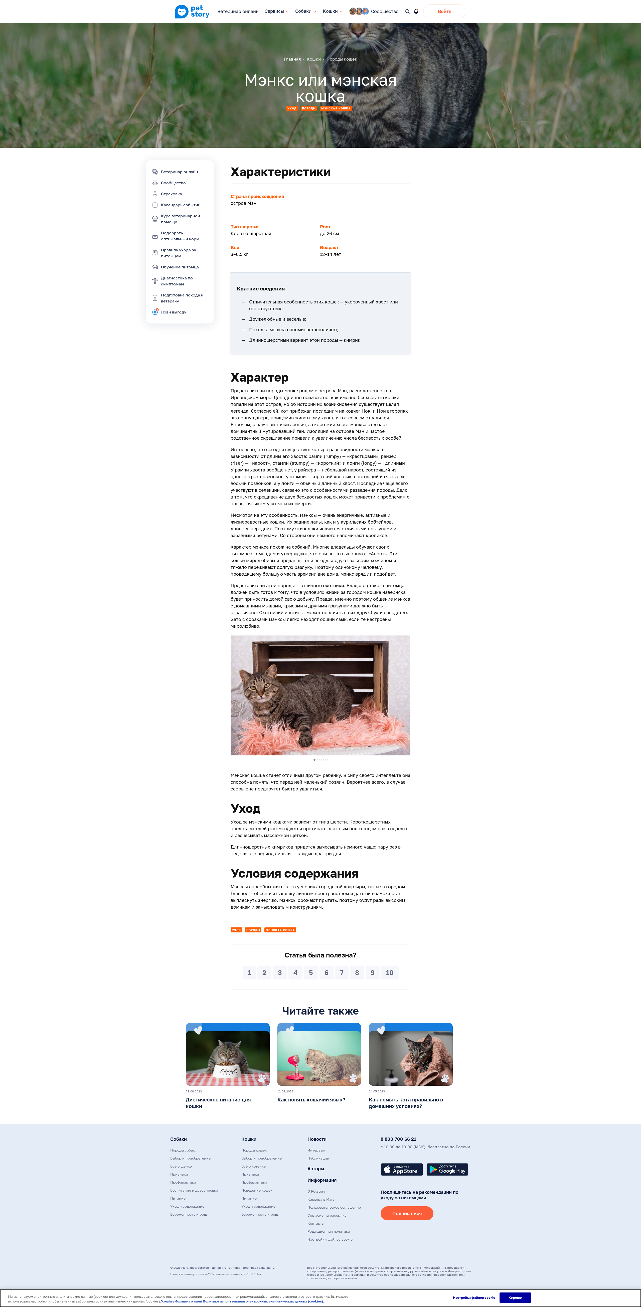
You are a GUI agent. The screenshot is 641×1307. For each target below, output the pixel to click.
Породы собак (182, 1150)
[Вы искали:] (408, 11)
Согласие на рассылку (327, 1215)
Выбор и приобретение (190, 1158)
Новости (317, 1139)
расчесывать (249, 835)
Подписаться (407, 1213)
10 (390, 972)
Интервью (316, 1150)
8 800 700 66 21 (398, 1139)
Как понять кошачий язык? (311, 1099)
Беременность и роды (189, 1214)
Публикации (318, 1158)
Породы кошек (254, 1150)
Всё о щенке (181, 1166)
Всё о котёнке (253, 1166)
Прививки (179, 1174)
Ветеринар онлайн (238, 11)
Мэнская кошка (336, 108)
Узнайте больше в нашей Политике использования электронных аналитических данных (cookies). (242, 1301)
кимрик (352, 340)
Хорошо (515, 1297)
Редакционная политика (328, 1231)
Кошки (248, 1139)
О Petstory (316, 1191)
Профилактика (183, 1182)
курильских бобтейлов (366, 522)
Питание (178, 1198)
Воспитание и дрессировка (194, 1190)
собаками (257, 619)
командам (264, 553)
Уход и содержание (187, 1206)
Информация (322, 1180)
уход (291, 108)
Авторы (315, 1168)
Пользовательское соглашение (334, 1207)
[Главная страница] (192, 18)
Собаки (178, 1139)
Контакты (315, 1223)
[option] (320, 695)
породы (309, 108)
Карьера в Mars (320, 1199)
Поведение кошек (256, 1190)
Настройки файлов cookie (474, 1297)
